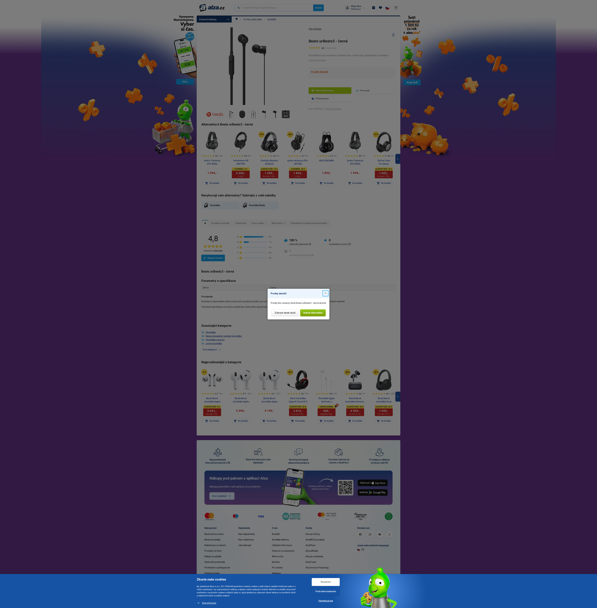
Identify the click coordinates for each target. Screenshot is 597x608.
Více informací (209, 603)
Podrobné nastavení (325, 591)
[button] (325, 293)
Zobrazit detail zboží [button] (285, 312)
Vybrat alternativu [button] (313, 312)
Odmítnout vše (325, 601)
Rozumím (326, 582)
